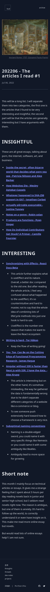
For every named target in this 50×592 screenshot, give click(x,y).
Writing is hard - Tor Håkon (22, 340)
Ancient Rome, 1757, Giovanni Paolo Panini (28, 57)
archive (42, 8)
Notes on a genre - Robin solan (24, 214)
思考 (6, 565)
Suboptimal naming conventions (25, 426)
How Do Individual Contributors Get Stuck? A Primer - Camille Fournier (25, 234)
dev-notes (9, 575)
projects (8, 578)
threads (8, 572)
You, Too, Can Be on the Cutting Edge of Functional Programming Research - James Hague (26, 356)
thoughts (8, 568)
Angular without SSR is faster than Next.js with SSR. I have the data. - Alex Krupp (27, 370)
